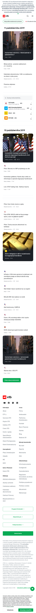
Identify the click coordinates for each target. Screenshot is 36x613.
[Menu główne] (32, 16)
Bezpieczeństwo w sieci (8, 500)
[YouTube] (4, 403)
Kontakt (21, 423)
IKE (4, 459)
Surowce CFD (7, 418)
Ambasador (22, 414)
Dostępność (23, 468)
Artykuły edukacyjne (9, 479)
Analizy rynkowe (8, 483)
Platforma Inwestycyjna (23, 419)
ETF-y (4, 414)
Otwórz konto (18, 533)
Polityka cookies (24, 486)
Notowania (22, 452)
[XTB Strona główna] (5, 16)
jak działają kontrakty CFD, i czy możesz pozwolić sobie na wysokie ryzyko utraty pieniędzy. (19, 11)
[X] (13, 403)
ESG (20, 456)
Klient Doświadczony (9, 444)
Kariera (21, 430)
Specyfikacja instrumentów (7, 436)
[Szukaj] (28, 16)
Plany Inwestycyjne (9, 452)
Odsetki (5, 456)
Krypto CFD (6, 421)
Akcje (4, 411)
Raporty (21, 449)
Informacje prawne (25, 464)
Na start (21, 445)
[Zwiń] (18, 14)
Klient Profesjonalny (9, 441)
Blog (20, 434)
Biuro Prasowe (23, 427)
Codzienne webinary (9, 486)
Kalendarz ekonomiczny (7, 491)
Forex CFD (6, 428)
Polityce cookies (10, 606)
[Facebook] (8, 403)
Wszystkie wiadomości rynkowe (13, 21)
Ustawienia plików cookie (24, 588)
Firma (21, 411)
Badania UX (22, 437)
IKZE (4, 463)
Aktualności (22, 489)
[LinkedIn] (17, 403)
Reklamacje (22, 493)
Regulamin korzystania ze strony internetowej (25, 477)
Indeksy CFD (7, 425)
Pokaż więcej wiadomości (12, 380)
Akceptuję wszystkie (26, 610)
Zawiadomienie (24, 471)
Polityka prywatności (25, 482)
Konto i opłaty (7, 432)
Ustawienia (10, 610)
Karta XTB (6, 471)
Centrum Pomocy (8, 495)
